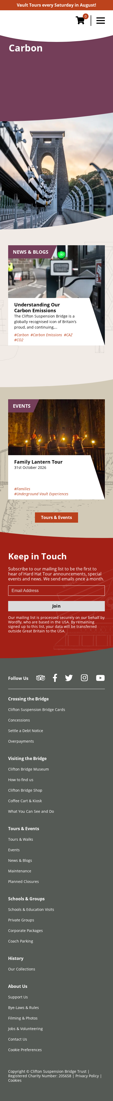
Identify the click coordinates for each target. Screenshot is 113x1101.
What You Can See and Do (31, 811)
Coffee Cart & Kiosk (25, 800)
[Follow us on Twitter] (69, 679)
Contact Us (17, 1039)
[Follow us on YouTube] (100, 679)
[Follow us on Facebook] (55, 679)
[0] (80, 21)
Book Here (56, 5)
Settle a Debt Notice (25, 730)
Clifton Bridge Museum (28, 769)
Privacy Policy (87, 1075)
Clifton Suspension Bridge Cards (36, 709)
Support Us (18, 996)
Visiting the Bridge (27, 758)
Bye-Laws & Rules (23, 1007)
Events (14, 849)
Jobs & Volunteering (25, 1028)
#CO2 (18, 339)
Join (56, 606)
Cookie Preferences (25, 1049)
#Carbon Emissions (46, 334)
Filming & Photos (23, 1018)
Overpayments (21, 741)
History (15, 958)
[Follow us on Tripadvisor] (40, 679)
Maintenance (19, 870)
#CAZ (68, 334)
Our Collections (21, 969)
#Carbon (21, 334)
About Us (17, 986)
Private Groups (21, 919)
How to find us (20, 779)
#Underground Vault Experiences (41, 493)
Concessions (19, 720)
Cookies (15, 1080)
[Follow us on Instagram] (84, 679)
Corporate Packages (25, 930)
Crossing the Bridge (28, 699)
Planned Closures (23, 881)
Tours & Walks (20, 839)
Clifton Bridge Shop (25, 790)
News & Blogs (20, 860)
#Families (22, 488)
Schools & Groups (26, 899)
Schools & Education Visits (31, 909)
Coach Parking (20, 941)
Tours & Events (56, 517)
